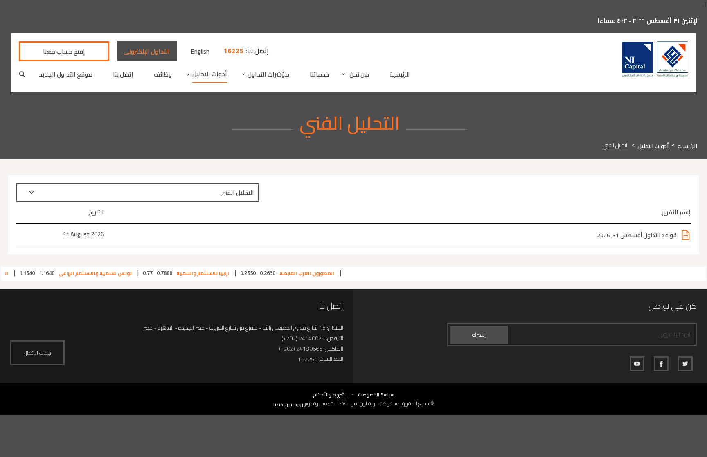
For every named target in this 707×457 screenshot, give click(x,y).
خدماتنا (319, 74)
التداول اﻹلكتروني (147, 51)
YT (637, 363)
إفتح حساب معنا (64, 51)
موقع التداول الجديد (65, 74)
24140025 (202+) (303, 338)
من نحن (359, 74)
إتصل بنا (123, 74)
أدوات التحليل (209, 74)
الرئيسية (400, 74)
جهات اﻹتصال (37, 353)
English (200, 51)
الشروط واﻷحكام (330, 394)
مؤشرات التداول (268, 74)
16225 (233, 51)
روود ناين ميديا (288, 404)
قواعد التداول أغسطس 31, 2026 (637, 235)
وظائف (163, 74)
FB (661, 363)
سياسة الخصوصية (376, 394)
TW (685, 363)
